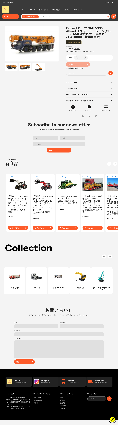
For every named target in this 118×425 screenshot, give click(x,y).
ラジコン (36, 403)
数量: (70, 58)
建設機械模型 (37, 400)
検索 (61, 397)
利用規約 (63, 405)
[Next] (115, 164)
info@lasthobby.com (8, 2)
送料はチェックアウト (76, 51)
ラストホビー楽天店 (20, 383)
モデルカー (37, 397)
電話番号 (17, 330)
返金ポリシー (64, 408)
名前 (16, 322)
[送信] (109, 398)
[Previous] (109, 164)
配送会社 (63, 400)
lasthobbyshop (45, 383)
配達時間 (63, 403)
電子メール (64, 322)
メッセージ (18, 338)
